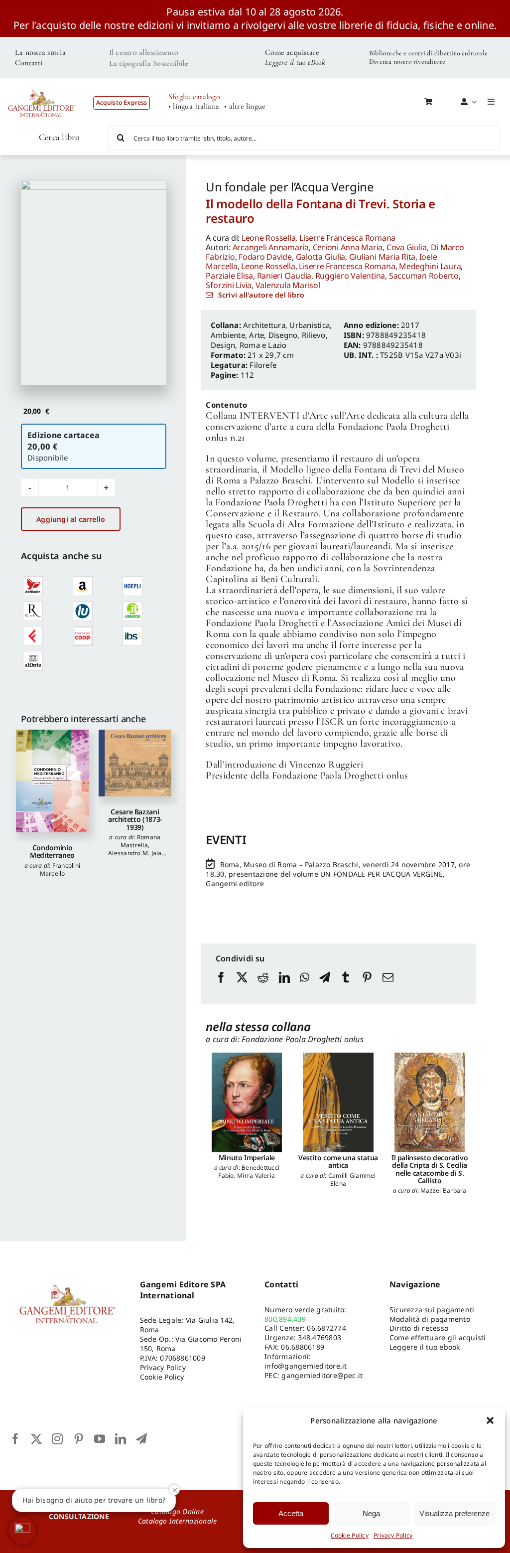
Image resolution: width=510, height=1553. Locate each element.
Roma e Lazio (263, 345)
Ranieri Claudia (284, 275)
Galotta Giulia (321, 256)
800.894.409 (285, 1319)
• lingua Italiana (193, 106)
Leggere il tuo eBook (295, 62)
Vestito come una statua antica (338, 1161)
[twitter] (36, 1438)
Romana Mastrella (141, 841)
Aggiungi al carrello (70, 519)
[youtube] (99, 1438)
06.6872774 (326, 1328)
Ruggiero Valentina (350, 275)
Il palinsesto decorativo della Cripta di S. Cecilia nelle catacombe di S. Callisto (429, 1169)
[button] (490, 1420)
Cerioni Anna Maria (348, 247)
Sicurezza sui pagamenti (432, 1309)
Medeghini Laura (430, 266)
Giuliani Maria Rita (382, 256)
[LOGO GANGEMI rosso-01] (42, 84)
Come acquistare (292, 52)
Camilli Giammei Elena (352, 1179)
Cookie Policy (350, 1535)
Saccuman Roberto (424, 275)
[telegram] (141, 1438)
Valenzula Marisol (287, 285)
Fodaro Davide (265, 256)
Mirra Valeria (256, 1175)
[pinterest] (78, 1438)
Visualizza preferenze (454, 1513)
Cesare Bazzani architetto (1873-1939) (135, 819)
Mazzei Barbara (443, 1190)
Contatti (28, 63)
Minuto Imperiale (247, 1157)
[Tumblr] (345, 986)
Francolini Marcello (60, 869)
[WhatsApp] (304, 986)
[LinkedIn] (284, 986)
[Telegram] (324, 986)
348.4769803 (319, 1337)
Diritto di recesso (418, 1328)
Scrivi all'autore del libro (261, 295)
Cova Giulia (406, 247)
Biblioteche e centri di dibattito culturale (428, 53)
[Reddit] (263, 986)
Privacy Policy (393, 1535)
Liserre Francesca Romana (347, 237)
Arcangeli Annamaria (271, 247)
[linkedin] (120, 1438)
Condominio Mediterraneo (52, 851)
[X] (242, 986)
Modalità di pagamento (429, 1319)
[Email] (388, 986)
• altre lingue (244, 106)
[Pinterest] (367, 986)
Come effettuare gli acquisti (437, 1337)
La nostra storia (40, 52)
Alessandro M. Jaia (134, 853)
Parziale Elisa (229, 275)
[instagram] (57, 1438)
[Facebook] (221, 986)
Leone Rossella (269, 237)
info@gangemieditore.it (305, 1366)
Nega (371, 1513)
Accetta (290, 1513)
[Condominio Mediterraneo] (52, 781)
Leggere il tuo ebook (424, 1347)
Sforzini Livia (229, 285)
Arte (256, 335)
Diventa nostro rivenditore (407, 61)
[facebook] (15, 1438)
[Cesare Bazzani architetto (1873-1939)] (135, 763)
